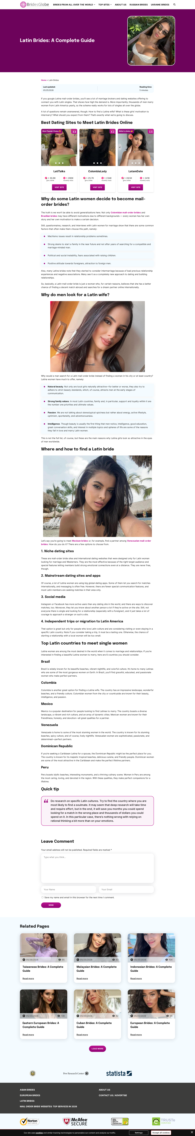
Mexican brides (80, 540)
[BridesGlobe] (35, 4)
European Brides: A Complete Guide (150, 1025)
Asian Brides (27, 1089)
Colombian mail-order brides (126, 212)
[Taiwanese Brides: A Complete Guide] (43, 947)
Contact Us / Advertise (113, 1095)
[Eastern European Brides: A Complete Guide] (43, 1004)
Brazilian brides (49, 216)
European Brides (30, 1095)
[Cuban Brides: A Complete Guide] (97, 1004)
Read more (28, 978)
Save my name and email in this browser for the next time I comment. (79, 897)
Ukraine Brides (160, 4)
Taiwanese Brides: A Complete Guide (43, 969)
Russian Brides (139, 4)
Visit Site (59, 187)
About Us (120, 4)
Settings (139, 1133)
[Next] (43, 147)
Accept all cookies (161, 1133)
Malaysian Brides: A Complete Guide (97, 969)
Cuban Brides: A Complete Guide (94, 1025)
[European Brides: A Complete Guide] (151, 1004)
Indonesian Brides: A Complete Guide (151, 969)
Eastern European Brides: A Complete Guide (41, 1025)
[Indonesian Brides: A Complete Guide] (151, 947)
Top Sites (104, 4)
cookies (39, 1133)
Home (43, 80)
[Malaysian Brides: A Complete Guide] (97, 947)
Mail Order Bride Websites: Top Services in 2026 (48, 1106)
